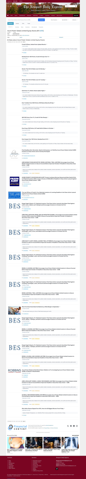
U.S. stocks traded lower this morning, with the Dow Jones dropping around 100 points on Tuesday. (44, 132)
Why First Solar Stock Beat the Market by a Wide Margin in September (41, 306)
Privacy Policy (46, 428)
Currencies (27, 27)
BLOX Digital (71, 474)
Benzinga (24, 52)
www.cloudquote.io (49, 425)
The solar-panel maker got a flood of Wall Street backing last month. (37, 311)
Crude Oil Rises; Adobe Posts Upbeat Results (34, 44)
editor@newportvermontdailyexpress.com (67, 465)
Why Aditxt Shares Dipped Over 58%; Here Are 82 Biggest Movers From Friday (43, 408)
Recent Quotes (54, 19)
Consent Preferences (11, 478)
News (22, 27)
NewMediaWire (25, 173)
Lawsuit (33, 173)
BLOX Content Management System (61, 474)
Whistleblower (37, 173)
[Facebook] (71, 427)
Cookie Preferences (16, 475)
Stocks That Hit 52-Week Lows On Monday (34, 69)
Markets (10, 23)
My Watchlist (64, 19)
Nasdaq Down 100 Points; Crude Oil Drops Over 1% (36, 56)
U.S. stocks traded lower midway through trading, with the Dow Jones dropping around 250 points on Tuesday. (46, 121)
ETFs (23, 23)
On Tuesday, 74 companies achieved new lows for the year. (36, 84)
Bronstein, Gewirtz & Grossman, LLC (29, 155)
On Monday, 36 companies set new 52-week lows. (34, 73)
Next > (24, 41)
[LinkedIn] (74, 427)
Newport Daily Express (18, 474)
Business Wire (25, 199)
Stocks (17, 23)
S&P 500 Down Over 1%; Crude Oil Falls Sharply (35, 117)
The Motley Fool (25, 313)
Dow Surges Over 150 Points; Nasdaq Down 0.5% (35, 139)
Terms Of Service (54, 428)
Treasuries (41, 27)
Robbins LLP (26, 375)
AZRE (41, 31)
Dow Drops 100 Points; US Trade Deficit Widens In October (38, 128)
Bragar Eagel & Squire (27, 208)
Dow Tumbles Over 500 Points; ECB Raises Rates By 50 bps (38, 103)
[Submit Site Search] (75, 6)
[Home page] (42, 6)
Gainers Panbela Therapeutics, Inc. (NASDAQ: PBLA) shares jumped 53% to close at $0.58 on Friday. (44, 412)
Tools (28, 23)
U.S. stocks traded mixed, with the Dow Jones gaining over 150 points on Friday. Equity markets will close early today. (48, 143)
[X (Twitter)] (68, 427)
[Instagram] (77, 427)
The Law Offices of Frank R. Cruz (29, 197)
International (34, 27)
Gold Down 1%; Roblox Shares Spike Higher (34, 90)
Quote (21, 37)
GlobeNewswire (25, 210)
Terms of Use (35, 474)
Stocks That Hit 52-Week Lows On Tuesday (34, 79)
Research (61, 37)
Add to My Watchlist (25, 35)
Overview (17, 27)
